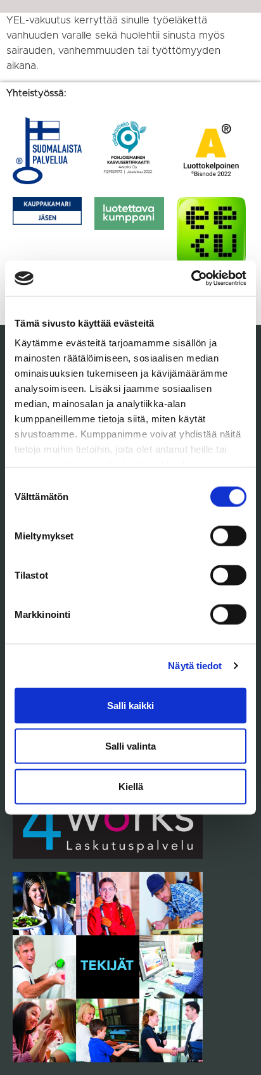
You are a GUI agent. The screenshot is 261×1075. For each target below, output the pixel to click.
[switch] (228, 535)
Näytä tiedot (195, 665)
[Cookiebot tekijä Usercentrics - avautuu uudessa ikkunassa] (191, 278)
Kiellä (130, 786)
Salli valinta (130, 745)
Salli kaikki (130, 705)
